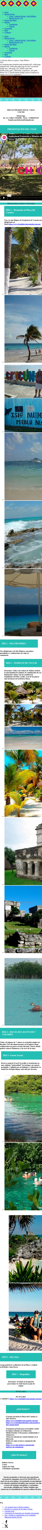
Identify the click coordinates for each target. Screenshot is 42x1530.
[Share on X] (6, 1527)
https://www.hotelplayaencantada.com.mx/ (25, 224)
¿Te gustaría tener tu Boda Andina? (16, 1507)
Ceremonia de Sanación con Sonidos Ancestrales (21, 1513)
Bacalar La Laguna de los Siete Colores (18, 1509)
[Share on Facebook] (6, 1523)
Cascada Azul (9, 1511)
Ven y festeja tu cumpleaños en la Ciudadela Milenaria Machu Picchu (20, 1516)
